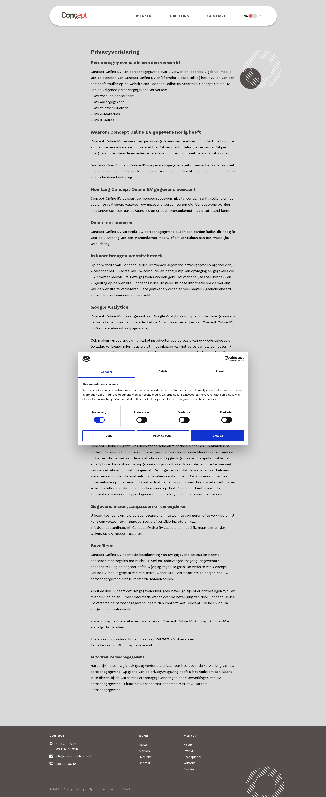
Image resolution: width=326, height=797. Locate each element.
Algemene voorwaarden (103, 789)
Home (143, 745)
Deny (108, 435)
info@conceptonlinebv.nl (73, 756)
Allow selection (163, 435)
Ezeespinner (192, 757)
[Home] (74, 16)
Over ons (179, 16)
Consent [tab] (106, 371)
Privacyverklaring (73, 789)
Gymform (190, 769)
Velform (189, 763)
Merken (144, 16)
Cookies (128, 789)
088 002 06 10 (65, 763)
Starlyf (188, 751)
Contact (216, 16)
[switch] (141, 420)
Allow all (217, 435)
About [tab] (219, 371)
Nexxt (188, 745)
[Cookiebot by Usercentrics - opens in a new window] (227, 359)
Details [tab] (163, 371)
